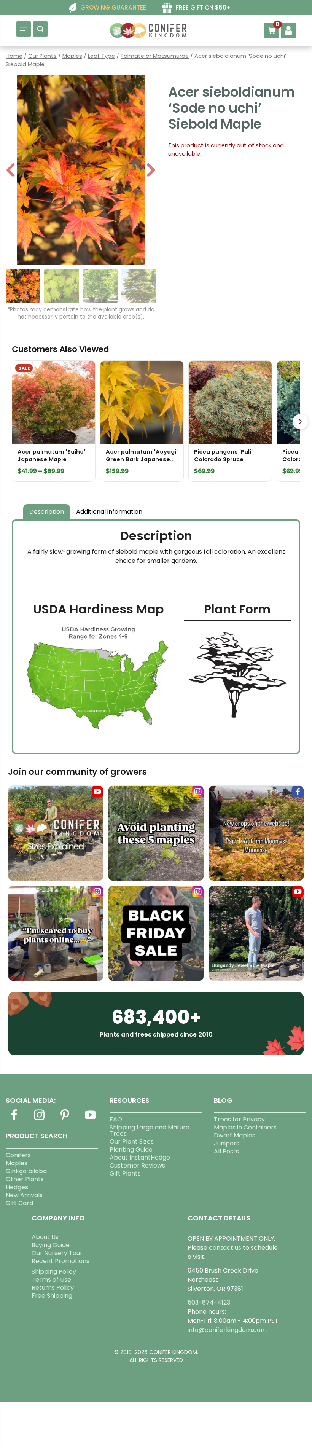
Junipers (226, 1143)
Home (14, 56)
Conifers (18, 1155)
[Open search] (40, 29)
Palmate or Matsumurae (155, 56)
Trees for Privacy (239, 1119)
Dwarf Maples (234, 1135)
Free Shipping (52, 1295)
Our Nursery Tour (57, 1253)
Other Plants (25, 1179)
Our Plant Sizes (132, 1141)
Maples (72, 56)
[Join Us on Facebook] (14, 1119)
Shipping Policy (54, 1271)
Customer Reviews (137, 1165)
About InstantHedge (140, 1157)
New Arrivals (24, 1195)
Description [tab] (46, 511)
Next (151, 171)
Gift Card (19, 1203)
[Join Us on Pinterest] (65, 1119)
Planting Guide (131, 1149)
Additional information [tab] (109, 511)
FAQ (116, 1119)
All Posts (226, 1151)
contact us (225, 1247)
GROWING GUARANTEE (113, 7)
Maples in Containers (245, 1127)
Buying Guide (51, 1245)
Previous (11, 171)
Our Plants (42, 56)
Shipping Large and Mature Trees (149, 1130)
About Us (45, 1237)
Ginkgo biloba (26, 1171)
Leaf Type (101, 56)
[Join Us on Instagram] (39, 1119)
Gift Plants (125, 1173)
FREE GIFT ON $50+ (203, 7)
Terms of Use (51, 1279)
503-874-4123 (209, 1302)
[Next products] (300, 421)
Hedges (17, 1187)
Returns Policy (53, 1287)
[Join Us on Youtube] (90, 1119)
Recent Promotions (60, 1261)
